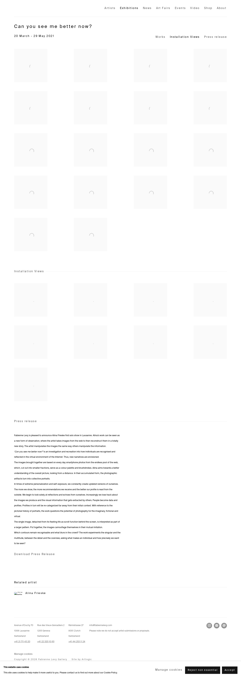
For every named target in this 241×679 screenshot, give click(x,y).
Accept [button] (230, 670)
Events (180, 8)
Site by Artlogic (82, 659)
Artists (109, 8)
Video (195, 8)
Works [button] (160, 37)
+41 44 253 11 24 (76, 641)
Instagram (209, 625)
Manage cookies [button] (23, 654)
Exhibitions (129, 8)
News (147, 8)
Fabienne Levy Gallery (37, 8)
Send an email (224, 625)
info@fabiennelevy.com (100, 625)
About (221, 8)
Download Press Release (34, 554)
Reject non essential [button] (203, 670)
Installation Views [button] (185, 37)
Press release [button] (215, 37)
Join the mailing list (216, 625)
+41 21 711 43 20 (22, 641)
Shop (208, 8)
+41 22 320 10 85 (45, 641)
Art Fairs (163, 8)
